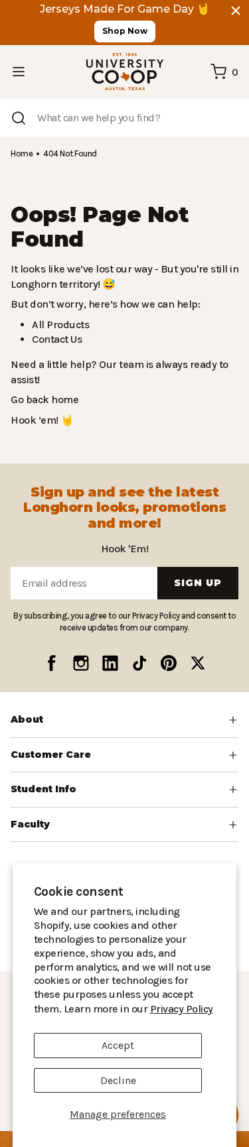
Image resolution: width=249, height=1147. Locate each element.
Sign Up (198, 583)
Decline (118, 1080)
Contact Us (56, 339)
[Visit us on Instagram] (81, 663)
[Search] (19, 118)
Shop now (124, 31)
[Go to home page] (125, 72)
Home (21, 153)
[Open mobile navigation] (19, 72)
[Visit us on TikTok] (139, 663)
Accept (118, 1045)
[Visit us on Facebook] (52, 663)
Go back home (43, 399)
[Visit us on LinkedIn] (110, 663)
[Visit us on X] (198, 663)
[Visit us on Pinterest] (168, 663)
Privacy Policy (145, 1008)
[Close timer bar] (235, 10)
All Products (58, 324)
